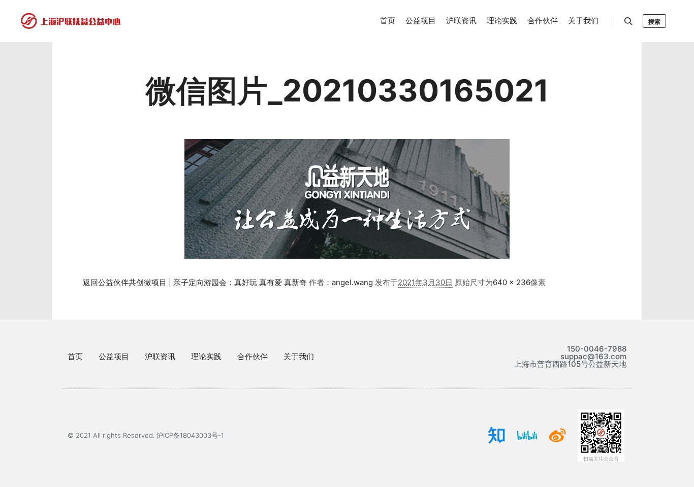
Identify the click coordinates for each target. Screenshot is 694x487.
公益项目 (114, 356)
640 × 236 (511, 282)
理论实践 (206, 356)
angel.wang (352, 282)
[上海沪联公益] (71, 21)
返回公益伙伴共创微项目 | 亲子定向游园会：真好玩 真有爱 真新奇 (195, 282)
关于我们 (298, 356)
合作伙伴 (252, 356)
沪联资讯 (160, 356)
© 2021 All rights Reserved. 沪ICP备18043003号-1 (146, 435)
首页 (75, 356)
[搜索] (628, 21)
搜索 (654, 21)
